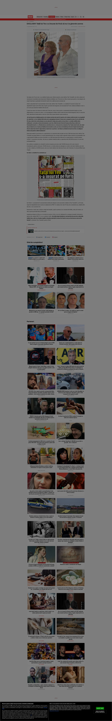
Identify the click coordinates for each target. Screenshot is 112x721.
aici (31, 714)
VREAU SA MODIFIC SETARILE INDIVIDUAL (100, 712)
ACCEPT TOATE (100, 708)
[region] (56, 711)
